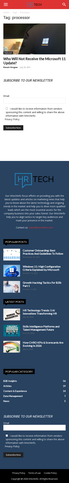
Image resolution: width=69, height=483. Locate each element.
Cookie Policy (50, 473)
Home (6, 12)
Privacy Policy (12, 119)
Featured (8, 53)
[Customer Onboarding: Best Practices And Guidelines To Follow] (11, 254)
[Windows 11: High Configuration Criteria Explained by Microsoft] (11, 271)
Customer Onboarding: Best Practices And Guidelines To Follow (43, 252)
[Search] (64, 4)
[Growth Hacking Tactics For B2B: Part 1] (11, 287)
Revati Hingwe (10, 67)
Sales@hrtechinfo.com (41, 227)
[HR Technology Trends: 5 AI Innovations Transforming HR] (11, 314)
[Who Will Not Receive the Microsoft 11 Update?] (34, 38)
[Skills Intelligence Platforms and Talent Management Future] (11, 330)
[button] (5, 4)
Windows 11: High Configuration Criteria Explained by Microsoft (42, 268)
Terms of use (34, 473)
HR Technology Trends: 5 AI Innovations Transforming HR (40, 312)
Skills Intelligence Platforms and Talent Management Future (41, 328)
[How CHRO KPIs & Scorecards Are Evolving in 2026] (11, 347)
